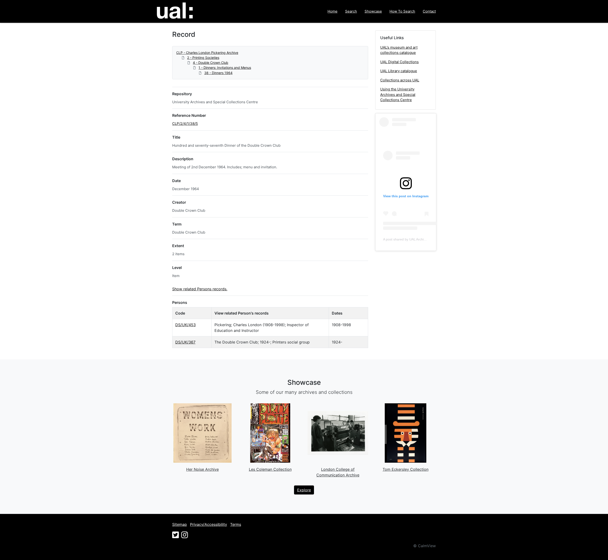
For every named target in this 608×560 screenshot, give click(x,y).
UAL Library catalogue (398, 71)
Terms (235, 524)
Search (351, 11)
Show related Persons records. (199, 289)
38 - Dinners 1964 (218, 73)
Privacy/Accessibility (208, 524)
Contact (429, 11)
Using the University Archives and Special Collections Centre (397, 94)
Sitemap (179, 524)
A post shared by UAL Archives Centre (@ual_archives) (424, 239)
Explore (304, 490)
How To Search (402, 11)
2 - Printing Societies (203, 58)
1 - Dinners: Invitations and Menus (225, 68)
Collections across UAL (399, 80)
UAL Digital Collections (399, 62)
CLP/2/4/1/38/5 (185, 123)
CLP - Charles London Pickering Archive (207, 53)
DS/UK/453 (185, 324)
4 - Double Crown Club (210, 63)
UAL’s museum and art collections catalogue (399, 50)
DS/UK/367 (185, 342)
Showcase (373, 11)
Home (332, 11)
